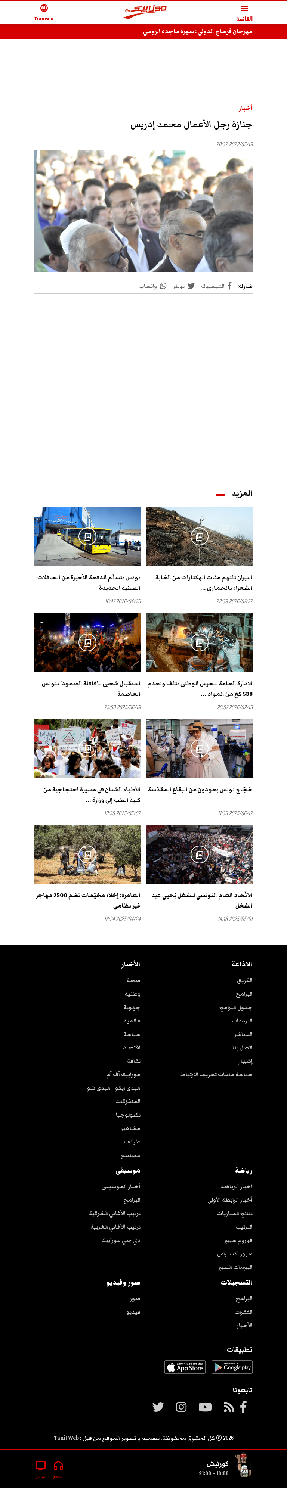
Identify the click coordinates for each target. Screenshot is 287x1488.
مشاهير (131, 1128)
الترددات (242, 1020)
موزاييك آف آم (124, 1074)
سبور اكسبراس (235, 1253)
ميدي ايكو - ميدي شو (114, 1087)
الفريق (245, 980)
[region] (143, 68)
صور (135, 1298)
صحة (134, 980)
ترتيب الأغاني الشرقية (115, 1213)
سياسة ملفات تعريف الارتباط (216, 1074)
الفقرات (243, 1311)
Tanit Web (66, 1437)
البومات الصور (235, 1267)
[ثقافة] (244, 1466)
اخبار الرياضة (237, 1186)
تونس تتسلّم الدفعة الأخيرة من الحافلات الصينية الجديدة (89, 582)
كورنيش (218, 1464)
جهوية (132, 1007)
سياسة (132, 1034)
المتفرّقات (128, 1101)
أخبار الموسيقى (121, 1186)
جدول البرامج (236, 1007)
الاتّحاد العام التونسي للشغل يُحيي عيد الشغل (202, 900)
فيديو (133, 1311)
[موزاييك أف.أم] (145, 12)
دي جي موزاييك (121, 1240)
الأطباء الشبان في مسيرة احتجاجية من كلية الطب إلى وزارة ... (92, 794)
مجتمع (131, 1155)
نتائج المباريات (235, 1213)
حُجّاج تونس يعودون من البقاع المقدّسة (200, 789)
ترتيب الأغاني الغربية (115, 1226)
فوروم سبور (238, 1240)
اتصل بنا (242, 1047)
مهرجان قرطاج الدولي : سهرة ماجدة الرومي (198, 31)
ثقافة (134, 1060)
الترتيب (244, 1226)
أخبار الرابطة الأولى (230, 1199)
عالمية (132, 1020)
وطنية (133, 993)
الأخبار (245, 1325)
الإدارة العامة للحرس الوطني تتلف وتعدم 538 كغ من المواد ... (200, 688)
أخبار (246, 108)
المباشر (243, 1034)
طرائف (132, 1141)
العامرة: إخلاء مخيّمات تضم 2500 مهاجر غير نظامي (88, 900)
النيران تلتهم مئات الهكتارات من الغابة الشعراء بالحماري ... (204, 582)
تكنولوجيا (128, 1114)
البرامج (244, 993)
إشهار (245, 1060)
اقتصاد (132, 1047)
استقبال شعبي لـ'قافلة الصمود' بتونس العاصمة (91, 688)
